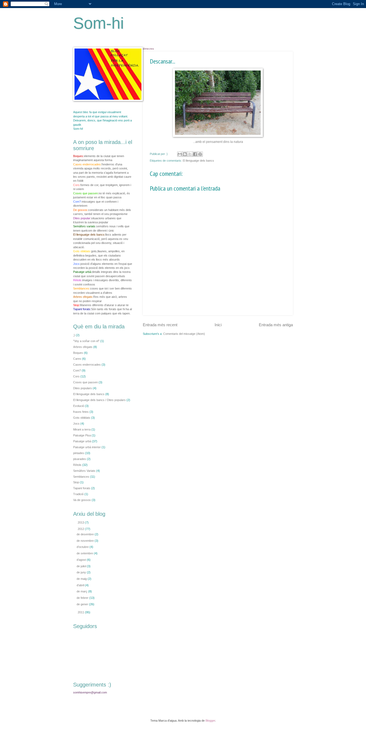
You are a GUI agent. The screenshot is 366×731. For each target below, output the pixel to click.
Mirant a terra (82, 429)
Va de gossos (82, 500)
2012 (81, 528)
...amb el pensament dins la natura (218, 141)
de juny (82, 572)
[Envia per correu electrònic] (179, 154)
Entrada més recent (160, 324)
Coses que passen (85, 382)
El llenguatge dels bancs (198, 160)
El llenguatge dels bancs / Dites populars (99, 400)
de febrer (83, 597)
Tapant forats (81, 488)
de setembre (85, 553)
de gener (83, 604)
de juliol (82, 566)
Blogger (210, 720)
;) (74, 335)
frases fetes (81, 411)
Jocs (76, 423)
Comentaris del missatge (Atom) (184, 333)
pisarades (79, 459)
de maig (82, 578)
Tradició (78, 494)
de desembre (86, 534)
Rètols (77, 464)
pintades (78, 453)
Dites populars (82, 388)
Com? (77, 370)
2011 (81, 612)
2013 (81, 522)
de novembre (86, 540)
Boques (78, 352)
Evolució (78, 405)
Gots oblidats (81, 417)
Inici (218, 324)
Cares (77, 358)
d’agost (82, 559)
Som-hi (98, 23)
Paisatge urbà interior (87, 447)
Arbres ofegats (82, 346)
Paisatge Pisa (82, 435)
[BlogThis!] (185, 154)
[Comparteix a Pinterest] (200, 154)
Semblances (81, 476)
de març (82, 591)
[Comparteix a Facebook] (195, 154)
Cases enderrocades (87, 364)
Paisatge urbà (82, 441)
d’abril (81, 585)
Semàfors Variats (84, 470)
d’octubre (83, 546)
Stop (76, 482)
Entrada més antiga (276, 324)
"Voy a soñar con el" (86, 341)
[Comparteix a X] (190, 154)
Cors (76, 376)
